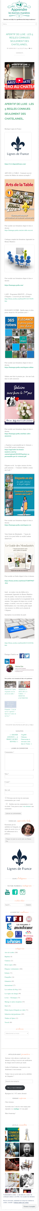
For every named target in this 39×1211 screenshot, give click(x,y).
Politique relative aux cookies (21, 1202)
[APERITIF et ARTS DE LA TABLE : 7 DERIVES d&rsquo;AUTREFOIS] (24, 684)
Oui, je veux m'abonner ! (15, 1088)
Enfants (7, 973)
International (8, 985)
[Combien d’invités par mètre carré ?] (12, 1150)
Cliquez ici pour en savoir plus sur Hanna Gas (18, 840)
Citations (7, 961)
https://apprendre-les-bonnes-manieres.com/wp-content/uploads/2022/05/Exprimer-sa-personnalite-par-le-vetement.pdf (17, 452)
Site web (7, 790)
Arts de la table (28, 725)
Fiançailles (8, 977)
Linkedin (7, 661)
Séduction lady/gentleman (12, 1014)
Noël (6, 1006)
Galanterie (8, 981)
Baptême (7, 956)
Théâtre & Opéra (10, 1018)
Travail (7, 1022)
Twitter (27, 655)
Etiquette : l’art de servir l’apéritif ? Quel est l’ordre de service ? (10, 712)
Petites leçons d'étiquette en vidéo (15, 1010)
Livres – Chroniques (11, 998)
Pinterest (12, 661)
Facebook (22, 655)
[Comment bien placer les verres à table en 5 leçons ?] (12, 1180)
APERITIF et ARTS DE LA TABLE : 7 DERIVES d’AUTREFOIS (23, 693)
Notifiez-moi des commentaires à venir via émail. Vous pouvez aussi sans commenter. (19, 806)
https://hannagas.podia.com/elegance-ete (18, 525)
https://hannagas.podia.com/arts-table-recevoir (19, 230)
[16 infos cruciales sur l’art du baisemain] (27, 1180)
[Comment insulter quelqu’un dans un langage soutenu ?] (27, 1150)
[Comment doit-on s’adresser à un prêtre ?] (12, 1135)
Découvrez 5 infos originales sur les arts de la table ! (10, 691)
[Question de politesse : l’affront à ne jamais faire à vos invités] (12, 1165)
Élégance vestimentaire (12, 969)
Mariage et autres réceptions (13, 1002)
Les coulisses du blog (11, 989)
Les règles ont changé (11, 994)
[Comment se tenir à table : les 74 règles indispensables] (27, 1165)
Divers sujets (8, 965)
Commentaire (9, 752)
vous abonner (27, 806)
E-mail (7, 782)
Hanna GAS (12, 48)
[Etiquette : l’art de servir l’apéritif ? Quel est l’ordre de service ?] (10, 704)
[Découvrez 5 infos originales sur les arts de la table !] (10, 684)
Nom (7, 774)
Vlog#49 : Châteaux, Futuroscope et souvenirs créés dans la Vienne (26, 739)
